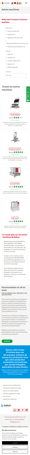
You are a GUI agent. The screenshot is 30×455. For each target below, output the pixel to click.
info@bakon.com (15, 422)
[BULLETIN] (28, 96)
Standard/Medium (14, 61)
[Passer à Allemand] (15, 3)
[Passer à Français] (20, 3)
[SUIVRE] (28, 100)
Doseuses (11, 34)
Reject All (15, 451)
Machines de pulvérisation (16, 47)
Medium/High (13, 67)
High (10, 54)
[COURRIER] (28, 92)
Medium (11, 64)
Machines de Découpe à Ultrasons (17, 43)
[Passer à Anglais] (12, 3)
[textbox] (16, 75)
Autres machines (13, 31)
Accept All (15, 443)
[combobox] (16, 75)
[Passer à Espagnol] (17, 3)
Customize (15, 447)
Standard (11, 57)
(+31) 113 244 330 (19, 419)
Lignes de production (15, 38)
